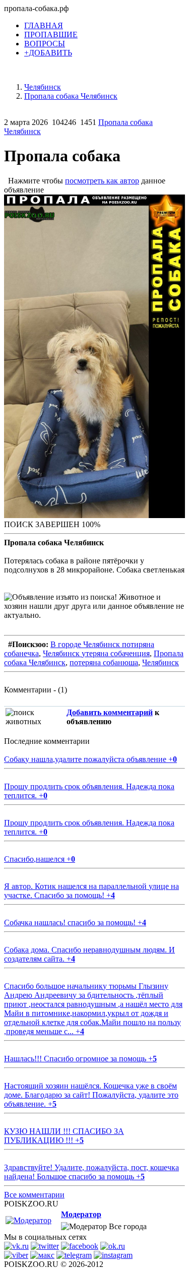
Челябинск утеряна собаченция (96, 653)
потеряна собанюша (104, 662)
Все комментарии (34, 1194)
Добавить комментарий (110, 712)
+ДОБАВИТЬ (48, 52)
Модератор (81, 1214)
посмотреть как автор (102, 180)
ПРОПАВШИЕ (51, 34)
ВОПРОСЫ (44, 43)
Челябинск (160, 662)
